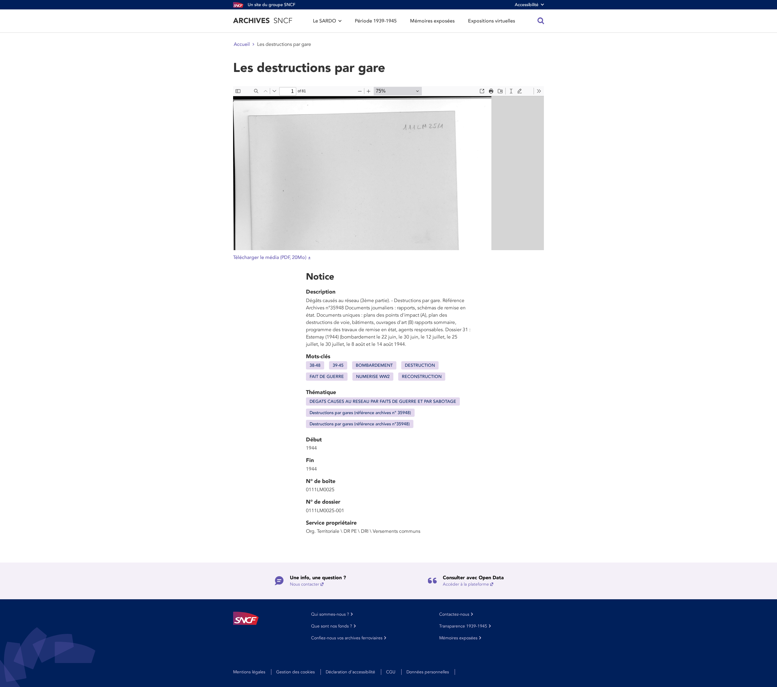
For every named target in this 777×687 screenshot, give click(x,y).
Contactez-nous (454, 614)
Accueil (242, 44)
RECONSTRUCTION (422, 376)
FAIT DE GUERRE (327, 376)
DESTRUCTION (420, 365)
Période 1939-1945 (376, 21)
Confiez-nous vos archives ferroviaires (346, 638)
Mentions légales (249, 672)
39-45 (338, 365)
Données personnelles (427, 672)
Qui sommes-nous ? (330, 614)
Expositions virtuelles (491, 21)
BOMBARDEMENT (374, 365)
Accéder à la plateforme (466, 584)
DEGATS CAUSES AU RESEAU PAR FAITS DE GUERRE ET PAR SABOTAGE (383, 401)
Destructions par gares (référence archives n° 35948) (360, 412)
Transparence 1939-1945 (463, 626)
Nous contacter (304, 584)
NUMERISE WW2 (373, 376)
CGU (390, 672)
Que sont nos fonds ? (331, 626)
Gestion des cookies (295, 672)
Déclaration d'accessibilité (350, 672)
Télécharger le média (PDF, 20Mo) (269, 257)
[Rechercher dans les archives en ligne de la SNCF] (541, 21)
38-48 (315, 365)
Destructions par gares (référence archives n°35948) (360, 424)
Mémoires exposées (432, 21)
